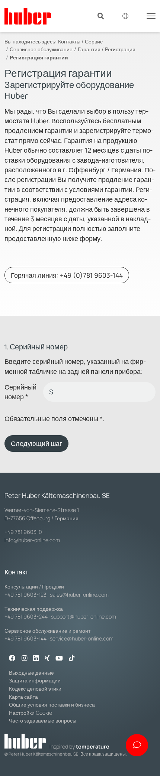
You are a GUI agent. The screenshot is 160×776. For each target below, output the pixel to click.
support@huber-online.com (83, 616)
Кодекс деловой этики (35, 688)
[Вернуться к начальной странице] (27, 16)
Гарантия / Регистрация (106, 49)
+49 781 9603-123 (25, 594)
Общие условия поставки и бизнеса (52, 704)
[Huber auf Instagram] (24, 659)
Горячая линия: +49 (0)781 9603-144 (67, 275)
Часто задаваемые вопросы (42, 720)
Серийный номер (20, 391)
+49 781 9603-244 (26, 616)
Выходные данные (31, 672)
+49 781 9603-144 (25, 638)
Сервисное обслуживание (41, 49)
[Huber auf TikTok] (71, 659)
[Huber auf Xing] (47, 659)
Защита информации (35, 680)
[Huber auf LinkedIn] (36, 659)
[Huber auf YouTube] (59, 659)
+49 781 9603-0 (23, 531)
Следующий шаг (36, 443)
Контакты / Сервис (80, 41)
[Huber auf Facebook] (12, 659)
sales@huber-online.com (79, 594)
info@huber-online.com (32, 540)
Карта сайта (23, 696)
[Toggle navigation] (151, 15)
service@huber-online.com (81, 638)
